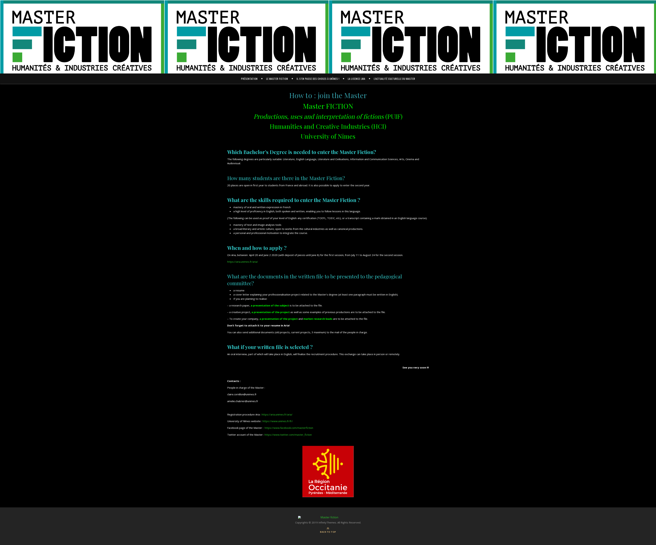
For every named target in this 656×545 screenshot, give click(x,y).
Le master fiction (277, 78)
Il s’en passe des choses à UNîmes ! (318, 78)
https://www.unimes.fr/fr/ (278, 421)
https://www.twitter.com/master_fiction (288, 434)
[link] (277, 414)
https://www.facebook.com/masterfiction (289, 427)
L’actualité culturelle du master (394, 78)
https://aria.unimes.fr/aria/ (242, 261)
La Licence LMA (356, 78)
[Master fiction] (328, 517)
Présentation (249, 78)
